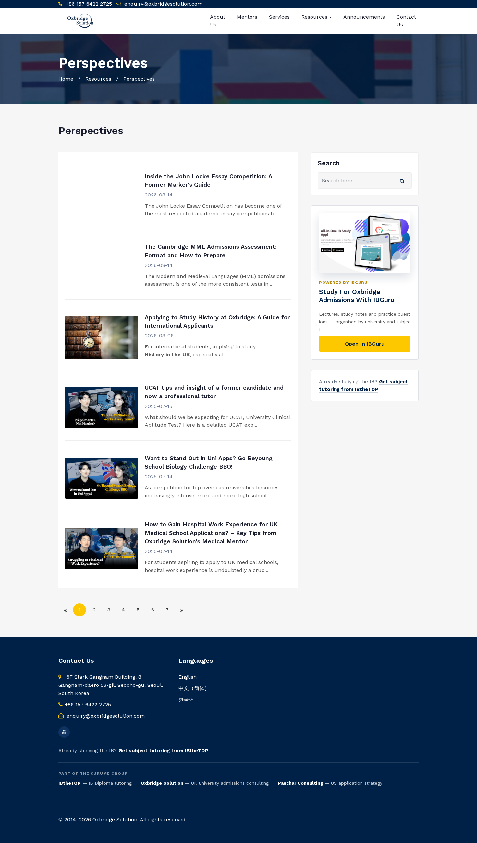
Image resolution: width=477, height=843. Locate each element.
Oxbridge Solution (162, 783)
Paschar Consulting (300, 783)
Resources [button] (315, 17)
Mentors (247, 17)
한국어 (186, 700)
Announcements (364, 17)
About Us (217, 21)
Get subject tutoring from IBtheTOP (163, 751)
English (187, 677)
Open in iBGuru (365, 344)
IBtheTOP (69, 783)
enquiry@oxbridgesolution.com (163, 4)
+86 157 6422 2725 (88, 4)
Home (65, 79)
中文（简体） (194, 688)
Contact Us (406, 21)
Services (279, 17)
